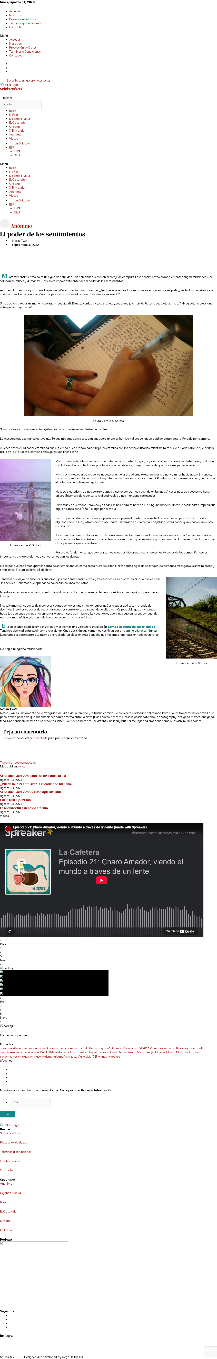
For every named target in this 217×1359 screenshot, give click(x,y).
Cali (110, 1048)
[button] (108, 36)
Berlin (93, 1048)
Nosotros (15, 15)
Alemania (20, 1048)
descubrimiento (9, 1052)
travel (37, 1056)
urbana (58, 1056)
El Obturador (18, 122)
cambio (117, 1048)
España (94, 1052)
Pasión (17, 1056)
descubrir (25, 1052)
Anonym (40, 1048)
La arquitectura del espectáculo (24, 808)
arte (63, 1048)
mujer (150, 1052)
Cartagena (129, 1048)
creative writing (162, 1048)
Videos (13, 138)
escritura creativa (76, 1052)
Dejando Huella (19, 119)
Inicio (12, 111)
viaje (88, 1056)
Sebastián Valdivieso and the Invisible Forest (33, 775)
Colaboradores (11, 88)
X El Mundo (16, 130)
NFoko (200, 1052)
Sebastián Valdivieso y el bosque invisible (31, 791)
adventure (6, 1048)
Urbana (14, 127)
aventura (73, 1048)
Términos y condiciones (15, 1152)
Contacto (15, 27)
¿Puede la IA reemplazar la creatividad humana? (36, 784)
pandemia (6, 1056)
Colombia (144, 1048)
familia (114, 1052)
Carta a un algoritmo (15, 799)
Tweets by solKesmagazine (18, 762)
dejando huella (194, 1048)
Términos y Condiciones (25, 23)
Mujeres (160, 1052)
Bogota (103, 1048)
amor (31, 1048)
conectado (40, 738)
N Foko (14, 115)
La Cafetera (22, 143)
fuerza (132, 1052)
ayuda (84, 1048)
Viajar (81, 1056)
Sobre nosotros (10, 1133)
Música (181, 1052)
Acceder (14, 11)
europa (104, 1052)
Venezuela (70, 1056)
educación (37, 1052)
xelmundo (114, 1056)
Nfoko (4, 1202)
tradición (27, 1056)
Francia (123, 1052)
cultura (178, 1048)
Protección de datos (13, 1142)
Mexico (141, 1052)
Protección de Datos (23, 19)
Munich (170, 1052)
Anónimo (15, 134)
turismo (47, 1056)
